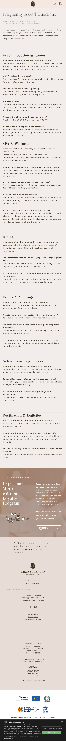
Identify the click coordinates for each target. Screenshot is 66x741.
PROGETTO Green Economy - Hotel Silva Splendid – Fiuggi (33, 717)
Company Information (33, 619)
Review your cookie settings (33, 667)
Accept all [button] (51, 732)
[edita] (44, 680)
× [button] (64, 721)
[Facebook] (30, 607)
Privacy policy (33, 617)
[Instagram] (35, 607)
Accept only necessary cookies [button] (52, 728)
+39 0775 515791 (34, 595)
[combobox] (62, 721)
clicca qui (36, 736)
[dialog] (33, 730)
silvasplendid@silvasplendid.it (33, 600)
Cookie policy (33, 614)
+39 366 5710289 (37, 598)
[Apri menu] (8, 4)
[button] (22, 739)
